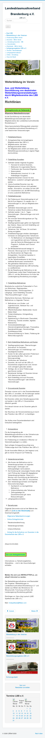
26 (19, 718)
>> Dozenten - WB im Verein (13, 40)
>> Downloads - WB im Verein (13, 46)
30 (30, 718)
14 (25, 713)
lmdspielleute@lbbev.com (18, 603)
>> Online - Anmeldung (11, 55)
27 (22, 718)
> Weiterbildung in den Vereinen (16, 35)
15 (27, 713)
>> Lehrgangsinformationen (13, 52)
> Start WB (9, 33)
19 (19, 715)
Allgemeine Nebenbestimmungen (18, 516)
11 (17, 713)
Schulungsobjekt (12, 677)
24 (13, 718)
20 (22, 715)
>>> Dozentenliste (10, 44)
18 (17, 715)
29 (27, 718)
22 (27, 715)
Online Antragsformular (15, 519)
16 (30, 713)
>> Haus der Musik (10, 57)
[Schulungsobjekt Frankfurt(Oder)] (22, 668)
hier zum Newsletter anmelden (22, 686)
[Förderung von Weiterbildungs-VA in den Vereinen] (22, 625)
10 (13, 713)
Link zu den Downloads (21, 510)
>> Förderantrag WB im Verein (13, 37)
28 (25, 718)
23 (30, 715)
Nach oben (39, 733)
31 (13, 720)
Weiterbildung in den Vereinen (16, 634)
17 (13, 715)
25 (17, 718)
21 (25, 715)
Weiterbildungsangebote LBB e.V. (18, 656)
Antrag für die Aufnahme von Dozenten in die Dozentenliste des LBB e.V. (22, 533)
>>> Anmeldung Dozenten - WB (14, 42)
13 (22, 713)
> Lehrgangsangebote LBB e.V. (16, 48)
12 (19, 713)
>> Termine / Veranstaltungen (13, 50)
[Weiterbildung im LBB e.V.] (22, 646)
